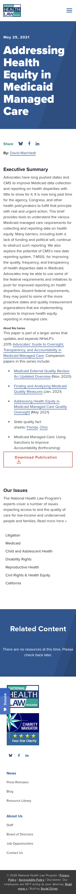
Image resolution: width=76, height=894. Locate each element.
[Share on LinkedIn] (37, 143)
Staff (10, 825)
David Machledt (23, 153)
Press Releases (17, 782)
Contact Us (15, 853)
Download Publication (36, 457)
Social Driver (49, 888)
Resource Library (19, 801)
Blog (10, 791)
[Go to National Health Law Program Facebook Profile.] (19, 755)
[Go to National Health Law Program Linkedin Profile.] (27, 755)
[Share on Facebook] (29, 143)
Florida (32, 427)
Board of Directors (20, 834)
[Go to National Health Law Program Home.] (12, 10)
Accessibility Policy (31, 880)
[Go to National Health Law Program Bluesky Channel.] (10, 755)
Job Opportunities (20, 843)
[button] (68, 10)
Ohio (44, 427)
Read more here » (52, 521)
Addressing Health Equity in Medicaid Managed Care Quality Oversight (40, 406)
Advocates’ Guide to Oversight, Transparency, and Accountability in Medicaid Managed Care (33, 350)
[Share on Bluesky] (21, 143)
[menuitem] (38, 535)
